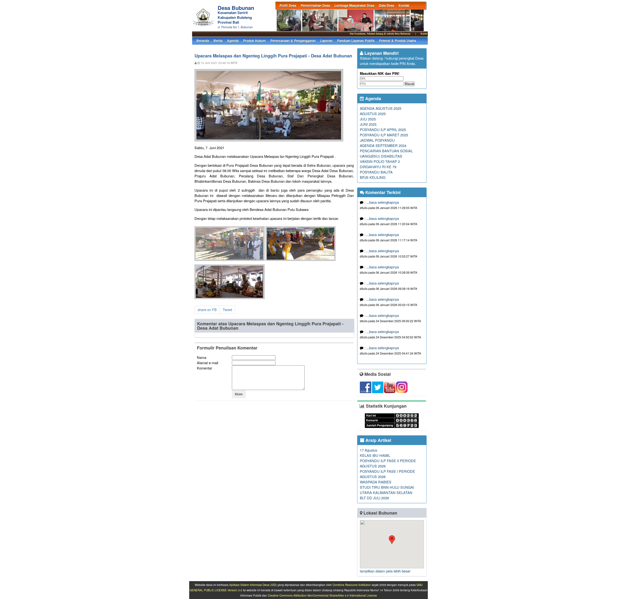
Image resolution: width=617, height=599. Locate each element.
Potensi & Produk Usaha (397, 40)
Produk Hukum (254, 40)
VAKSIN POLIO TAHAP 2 (380, 161)
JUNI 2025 (368, 124)
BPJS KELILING (372, 177)
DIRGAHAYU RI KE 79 (378, 166)
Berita (218, 40)
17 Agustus (368, 450)
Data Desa (386, 5)
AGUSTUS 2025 (373, 113)
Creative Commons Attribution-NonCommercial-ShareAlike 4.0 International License (322, 595)
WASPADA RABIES (375, 481)
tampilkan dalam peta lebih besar (385, 570)
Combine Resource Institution (352, 585)
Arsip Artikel (377, 440)
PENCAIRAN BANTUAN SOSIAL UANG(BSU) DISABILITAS (386, 153)
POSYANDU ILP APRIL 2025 (383, 129)
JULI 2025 (368, 118)
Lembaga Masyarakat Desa (354, 5)
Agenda (233, 40)
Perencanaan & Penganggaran (293, 40)
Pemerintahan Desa (315, 5)
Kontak (404, 5)
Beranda (202, 40)
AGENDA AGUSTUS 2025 (380, 108)
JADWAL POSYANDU (377, 140)
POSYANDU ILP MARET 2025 (384, 134)
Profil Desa (288, 5)
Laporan (326, 40)
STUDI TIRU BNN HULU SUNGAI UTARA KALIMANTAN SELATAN (387, 490)
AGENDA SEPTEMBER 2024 (383, 145)
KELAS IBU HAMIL (375, 455)
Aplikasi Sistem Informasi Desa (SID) (253, 585)
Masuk (409, 84)
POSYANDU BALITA (376, 171)
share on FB (207, 309)
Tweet (227, 309)
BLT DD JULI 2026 (374, 497)
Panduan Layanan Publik (356, 40)
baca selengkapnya (384, 202)
